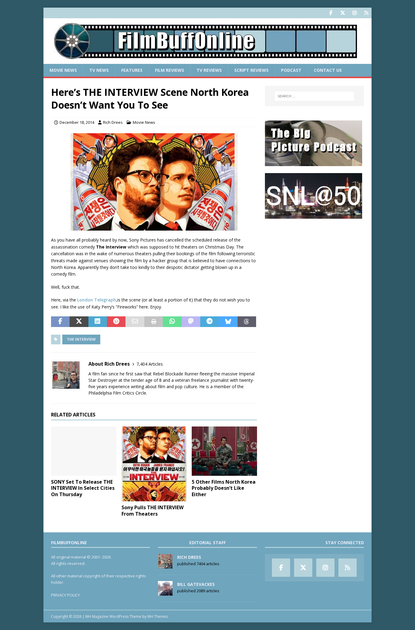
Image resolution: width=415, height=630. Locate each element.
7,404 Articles (149, 364)
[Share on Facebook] (60, 321)
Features (131, 70)
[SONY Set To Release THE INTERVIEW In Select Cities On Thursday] (83, 450)
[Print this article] (153, 321)
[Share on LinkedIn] (97, 321)
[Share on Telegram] (209, 321)
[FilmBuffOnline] (207, 60)
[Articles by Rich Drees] (165, 565)
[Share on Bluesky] (228, 321)
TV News (99, 70)
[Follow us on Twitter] (342, 13)
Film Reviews (169, 70)
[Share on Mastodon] (191, 321)
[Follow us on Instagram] (354, 13)
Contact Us (328, 70)
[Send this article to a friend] (134, 321)
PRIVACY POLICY (65, 595)
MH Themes (157, 616)
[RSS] (366, 13)
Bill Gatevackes (196, 584)
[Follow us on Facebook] (330, 13)
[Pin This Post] (116, 321)
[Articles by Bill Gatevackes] (165, 592)
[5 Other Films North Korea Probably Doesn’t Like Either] (224, 450)
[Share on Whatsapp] (172, 321)
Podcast (291, 70)
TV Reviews (209, 70)
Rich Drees (113, 122)
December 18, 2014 (77, 122)
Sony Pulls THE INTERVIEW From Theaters (152, 510)
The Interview (81, 339)
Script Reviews (251, 70)
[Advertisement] (314, 263)
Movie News (63, 70)
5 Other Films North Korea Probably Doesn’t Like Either (224, 488)
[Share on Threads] (247, 321)
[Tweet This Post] (79, 321)
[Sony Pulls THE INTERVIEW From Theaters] (154, 463)
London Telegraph (96, 300)
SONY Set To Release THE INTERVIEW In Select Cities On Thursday (83, 488)
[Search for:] (314, 96)
